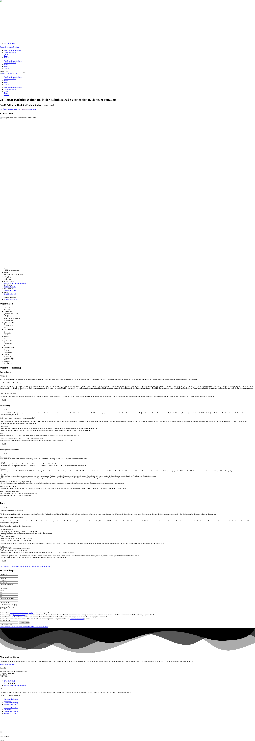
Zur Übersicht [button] (4, 109)
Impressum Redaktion (11, 699)
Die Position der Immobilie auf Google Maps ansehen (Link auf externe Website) (25, 566)
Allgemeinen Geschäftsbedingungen (21, 613)
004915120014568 (10, 290)
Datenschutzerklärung (77, 619)
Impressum (7, 701)
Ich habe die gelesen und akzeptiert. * (25, 613)
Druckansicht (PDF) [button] (15, 109)
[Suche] (24, 72)
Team (5, 56)
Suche (2, 72)
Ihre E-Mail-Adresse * (7, 584)
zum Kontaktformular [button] (11, 299)
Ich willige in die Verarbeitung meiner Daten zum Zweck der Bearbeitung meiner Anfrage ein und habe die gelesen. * (46, 619)
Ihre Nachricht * (5, 602)
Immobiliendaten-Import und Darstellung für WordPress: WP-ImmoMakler (24, 627)
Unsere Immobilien (10, 52)
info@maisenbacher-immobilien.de (15, 283)
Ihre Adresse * (4, 588)
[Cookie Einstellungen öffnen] (15, 730)
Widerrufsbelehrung (19, 615)
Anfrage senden (24, 622)
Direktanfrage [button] (31, 109)
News (6, 54)
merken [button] (24, 109)
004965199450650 (10, 287)
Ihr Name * (3, 578)
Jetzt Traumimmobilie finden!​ (13, 50)
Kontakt (6, 57)
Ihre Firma (3, 574)
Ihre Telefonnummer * (7, 598)
